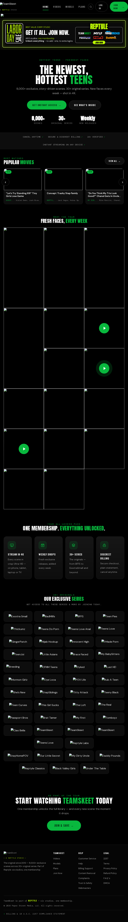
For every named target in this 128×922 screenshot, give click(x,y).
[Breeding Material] (18, 667)
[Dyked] (79, 667)
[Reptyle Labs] (79, 743)
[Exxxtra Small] (18, 616)
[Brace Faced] (79, 654)
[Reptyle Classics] (33, 768)
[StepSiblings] (48, 692)
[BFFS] (79, 616)
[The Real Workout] (110, 705)
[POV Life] (79, 679)
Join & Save (64, 825)
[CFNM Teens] (48, 667)
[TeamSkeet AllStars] (110, 730)
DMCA (107, 883)
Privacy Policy (110, 868)
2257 (106, 858)
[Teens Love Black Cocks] (110, 629)
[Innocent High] (79, 641)
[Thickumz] (18, 629)
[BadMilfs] (48, 616)
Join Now (119, 7)
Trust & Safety (85, 883)
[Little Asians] (48, 654)
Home (46, 6)
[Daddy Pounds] (110, 755)
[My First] (79, 717)
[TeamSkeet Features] (79, 730)
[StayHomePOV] (18, 755)
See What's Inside (85, 105)
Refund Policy (110, 873)
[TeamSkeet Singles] (48, 730)
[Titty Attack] (79, 692)
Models (70, 6)
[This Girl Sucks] (48, 705)
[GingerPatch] (18, 641)
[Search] (90, 7)
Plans (81, 6)
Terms (107, 863)
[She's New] (18, 692)
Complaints (84, 878)
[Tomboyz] (110, 717)
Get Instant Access (46, 105)
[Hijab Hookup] (48, 641)
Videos (57, 6)
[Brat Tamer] (48, 717)
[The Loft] (79, 705)
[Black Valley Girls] (64, 768)
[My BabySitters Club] (110, 654)
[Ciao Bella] (18, 730)
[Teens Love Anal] (79, 629)
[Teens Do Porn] (48, 629)
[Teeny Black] (110, 692)
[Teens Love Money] (48, 743)
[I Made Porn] (110, 641)
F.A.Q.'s (107, 878)
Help (80, 863)
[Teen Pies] (110, 616)
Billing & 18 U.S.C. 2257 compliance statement (36, 914)
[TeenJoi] (18, 654)
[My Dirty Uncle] (79, 755)
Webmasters (84, 888)
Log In (100, 7)
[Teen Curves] (18, 705)
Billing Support (85, 868)
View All (114, 161)
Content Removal (86, 873)
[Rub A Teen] (110, 679)
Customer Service (87, 858)
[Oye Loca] (48, 679)
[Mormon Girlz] (18, 679)
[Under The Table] (94, 768)
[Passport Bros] (18, 717)
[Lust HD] (110, 667)
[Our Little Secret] (48, 755)
